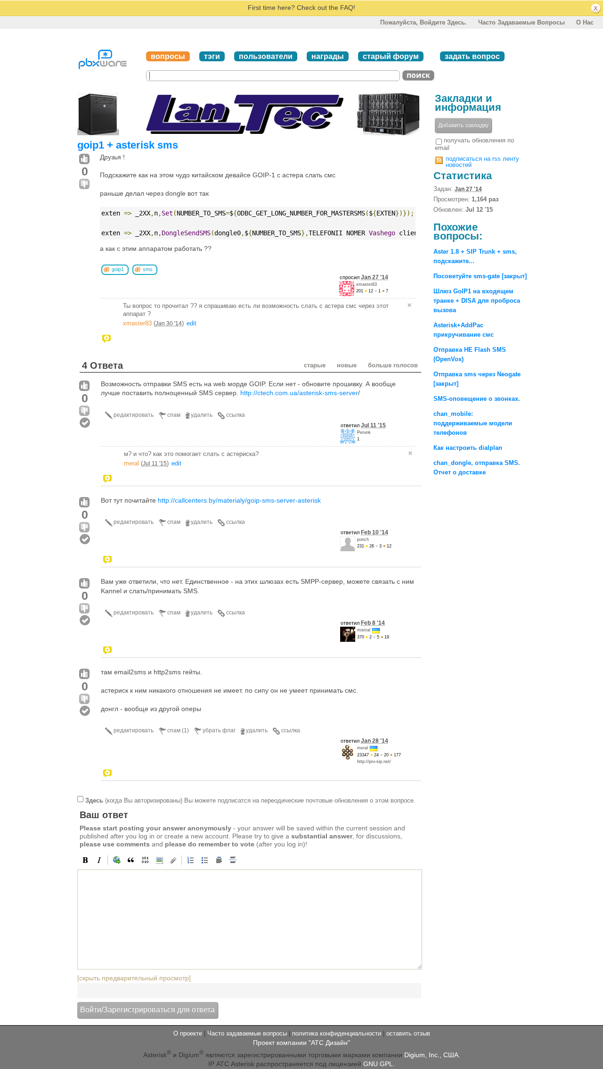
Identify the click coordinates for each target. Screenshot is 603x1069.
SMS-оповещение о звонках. (476, 398)
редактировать (134, 415)
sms (148, 269)
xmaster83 (366, 284)
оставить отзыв (408, 1033)
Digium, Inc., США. (432, 1055)
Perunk (364, 432)
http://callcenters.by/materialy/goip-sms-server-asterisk (239, 500)
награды (327, 56)
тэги (212, 56)
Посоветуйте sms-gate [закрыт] (480, 276)
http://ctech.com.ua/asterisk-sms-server (299, 393)
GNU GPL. (379, 1064)
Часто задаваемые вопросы (521, 22)
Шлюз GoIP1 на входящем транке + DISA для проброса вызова (476, 301)
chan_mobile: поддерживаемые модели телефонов (472, 423)
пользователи (266, 56)
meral (131, 463)
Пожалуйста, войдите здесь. (423, 22)
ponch (363, 539)
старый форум (391, 56)
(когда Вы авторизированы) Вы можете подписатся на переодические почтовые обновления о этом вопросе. (250, 800)
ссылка (235, 415)
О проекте (187, 1033)
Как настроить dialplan (467, 447)
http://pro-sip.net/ (374, 761)
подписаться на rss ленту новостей (482, 161)
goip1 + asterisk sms (127, 145)
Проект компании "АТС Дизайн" (301, 1042)
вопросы (168, 56)
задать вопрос (472, 56)
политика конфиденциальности (336, 1033)
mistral (363, 630)
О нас (585, 22)
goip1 (118, 269)
